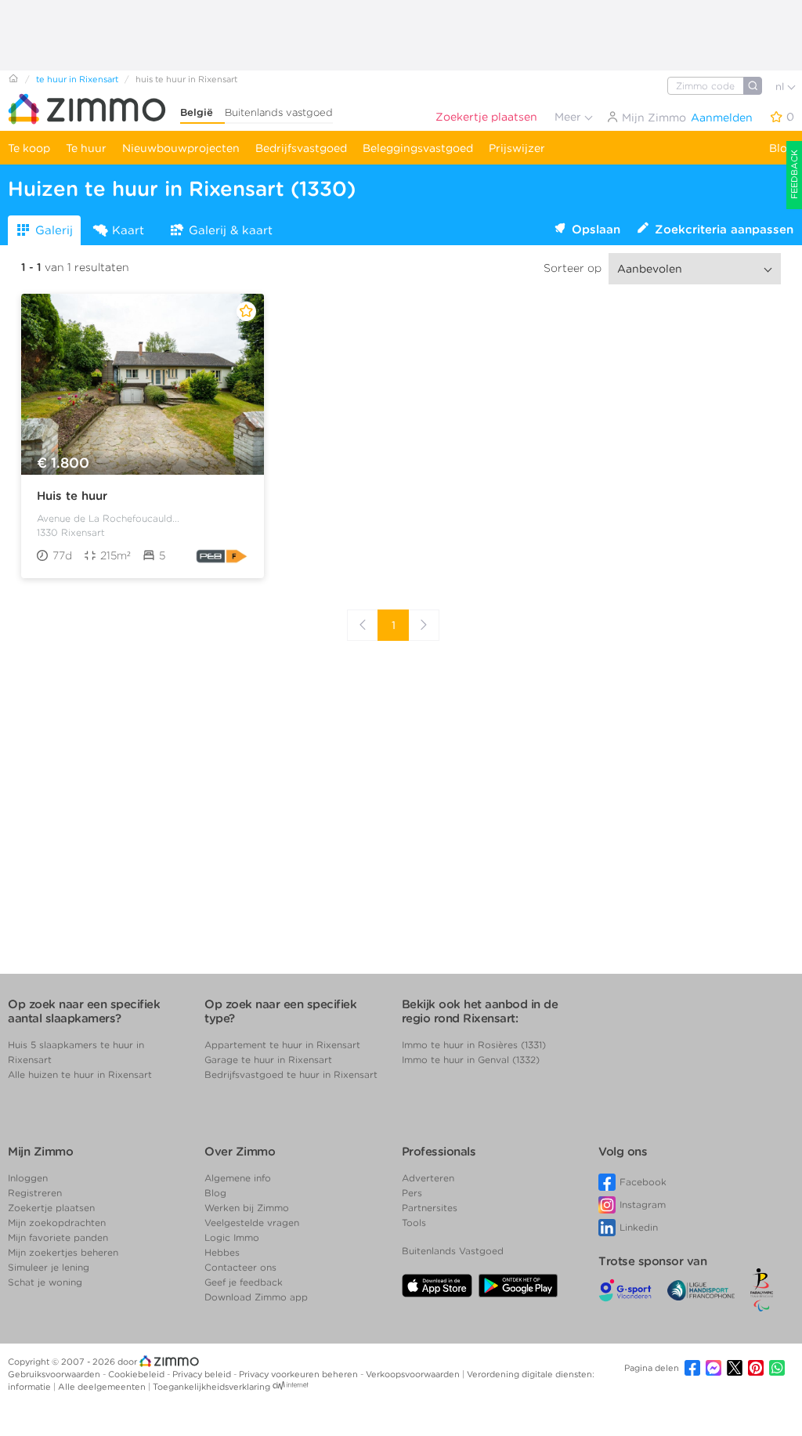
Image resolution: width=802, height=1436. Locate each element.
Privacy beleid (202, 1374)
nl (781, 86)
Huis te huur (72, 496)
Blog (781, 148)
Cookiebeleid (137, 1374)
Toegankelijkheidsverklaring (211, 1386)
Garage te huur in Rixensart (268, 1059)
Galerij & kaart (231, 230)
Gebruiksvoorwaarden (55, 1374)
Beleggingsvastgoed (418, 148)
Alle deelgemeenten (103, 1386)
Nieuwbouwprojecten (181, 148)
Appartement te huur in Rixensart (282, 1045)
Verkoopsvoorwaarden (414, 1374)
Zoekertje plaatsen (486, 116)
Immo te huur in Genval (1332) (471, 1059)
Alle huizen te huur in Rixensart (80, 1074)
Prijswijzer (517, 148)
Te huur (86, 148)
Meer (569, 116)
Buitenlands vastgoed (279, 112)
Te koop (29, 148)
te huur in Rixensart (77, 79)
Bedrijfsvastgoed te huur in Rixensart (291, 1074)
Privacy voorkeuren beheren (299, 1374)
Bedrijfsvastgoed (301, 148)
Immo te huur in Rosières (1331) (474, 1045)
